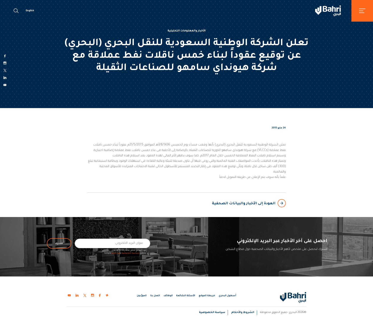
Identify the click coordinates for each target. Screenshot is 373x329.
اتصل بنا (155, 295)
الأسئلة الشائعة (185, 295)
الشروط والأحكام (242, 312)
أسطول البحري (227, 295)
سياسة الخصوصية (130, 253)
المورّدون (142, 295)
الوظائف (168, 295)
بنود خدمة (115, 253)
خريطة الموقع (207, 295)
